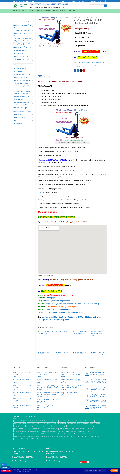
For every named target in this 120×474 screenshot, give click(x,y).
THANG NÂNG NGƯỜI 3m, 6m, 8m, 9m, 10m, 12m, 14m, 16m (21, 86)
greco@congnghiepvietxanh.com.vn (27, 461)
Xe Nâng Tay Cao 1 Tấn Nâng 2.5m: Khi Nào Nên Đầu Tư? (98, 401)
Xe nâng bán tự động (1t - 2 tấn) (22, 44)
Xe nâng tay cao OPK (79, 433)
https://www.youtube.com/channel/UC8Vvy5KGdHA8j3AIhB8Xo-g (72, 304)
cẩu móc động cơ (31, 423)
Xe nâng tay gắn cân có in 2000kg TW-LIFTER (79, 353)
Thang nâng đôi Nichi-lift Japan (59, 426)
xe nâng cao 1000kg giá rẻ (34, 431)
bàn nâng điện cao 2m (52, 420)
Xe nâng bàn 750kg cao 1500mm (66, 428)
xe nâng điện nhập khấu (62, 436)
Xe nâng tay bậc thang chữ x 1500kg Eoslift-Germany (98, 353)
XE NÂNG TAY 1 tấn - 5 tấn (21, 22)
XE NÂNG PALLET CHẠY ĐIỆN (22, 80)
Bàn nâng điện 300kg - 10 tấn (21, 96)
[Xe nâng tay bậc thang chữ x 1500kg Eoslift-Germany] (99, 340)
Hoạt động (47, 11)
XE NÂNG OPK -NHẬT (20, 108)
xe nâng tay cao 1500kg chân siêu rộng (23, 433)
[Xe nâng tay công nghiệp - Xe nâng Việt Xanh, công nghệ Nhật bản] (20, 6)
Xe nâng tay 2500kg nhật (83, 431)
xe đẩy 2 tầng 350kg (74, 436)
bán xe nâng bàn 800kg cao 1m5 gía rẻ (85, 420)
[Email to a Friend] (81, 70)
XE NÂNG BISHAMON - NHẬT (22, 111)
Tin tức (78, 1)
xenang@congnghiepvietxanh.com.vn (58, 295)
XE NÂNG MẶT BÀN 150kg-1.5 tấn (22, 34)
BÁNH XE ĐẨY (17, 71)
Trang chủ (16, 11)
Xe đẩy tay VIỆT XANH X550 (32, 438)
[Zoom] (40, 45)
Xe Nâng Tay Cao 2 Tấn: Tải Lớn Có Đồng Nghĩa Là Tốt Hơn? (97, 389)
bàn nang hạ (19, 420)
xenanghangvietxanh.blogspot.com (57, 301)
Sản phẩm (32, 11)
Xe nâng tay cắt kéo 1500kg (91, 433)
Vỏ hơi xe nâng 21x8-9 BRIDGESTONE (77, 426)
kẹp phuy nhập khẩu (51, 423)
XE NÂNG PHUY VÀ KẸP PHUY (22, 47)
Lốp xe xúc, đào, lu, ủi (19, 68)
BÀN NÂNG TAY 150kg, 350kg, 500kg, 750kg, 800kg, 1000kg (22, 40)
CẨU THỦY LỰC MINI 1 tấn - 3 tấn (22, 60)
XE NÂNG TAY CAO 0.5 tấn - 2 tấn (22, 26)
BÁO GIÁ (114, 470)
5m (15, 420)
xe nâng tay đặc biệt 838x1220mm (34, 436)
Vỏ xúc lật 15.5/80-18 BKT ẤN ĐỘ (22, 428)
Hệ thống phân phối (70, 1)
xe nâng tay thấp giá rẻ (79, 66)
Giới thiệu (62, 1)
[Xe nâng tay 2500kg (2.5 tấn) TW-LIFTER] (46, 340)
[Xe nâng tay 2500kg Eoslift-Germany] (64, 340)
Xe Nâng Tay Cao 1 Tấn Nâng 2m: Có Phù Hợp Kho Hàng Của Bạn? (98, 407)
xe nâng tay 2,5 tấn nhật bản (53, 317)
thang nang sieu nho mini (83, 423)
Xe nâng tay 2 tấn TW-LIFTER (69, 431)
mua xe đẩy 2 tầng (72, 423)
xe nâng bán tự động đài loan (20, 431)
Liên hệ (83, 1)
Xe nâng (41, 192)
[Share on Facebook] (75, 70)
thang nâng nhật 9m (45, 426)
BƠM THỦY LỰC (18, 99)
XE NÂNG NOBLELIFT (19, 117)
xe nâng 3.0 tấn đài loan (52, 428)
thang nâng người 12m (19, 426)
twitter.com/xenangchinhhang (59, 309)
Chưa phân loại (17, 123)
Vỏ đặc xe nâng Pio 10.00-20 (38, 428)
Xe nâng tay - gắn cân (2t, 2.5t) (22, 30)
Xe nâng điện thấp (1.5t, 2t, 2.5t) (22, 74)
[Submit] (105, 5)
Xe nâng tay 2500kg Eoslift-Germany (62, 353)
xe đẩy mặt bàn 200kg (19, 438)
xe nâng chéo (45, 431)
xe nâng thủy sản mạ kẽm (50, 436)
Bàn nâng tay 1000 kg (29, 420)
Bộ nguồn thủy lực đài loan (20, 423)
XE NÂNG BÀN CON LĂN (20, 56)
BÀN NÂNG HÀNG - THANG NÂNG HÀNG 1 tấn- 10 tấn (21, 92)
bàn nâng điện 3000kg (41, 420)
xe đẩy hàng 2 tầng (95, 436)
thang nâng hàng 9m (95, 423)
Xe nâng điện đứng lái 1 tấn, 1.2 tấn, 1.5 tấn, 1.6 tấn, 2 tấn (22, 103)
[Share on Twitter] (78, 70)
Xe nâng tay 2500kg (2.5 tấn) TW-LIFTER (45, 353)
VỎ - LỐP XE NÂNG (19, 53)
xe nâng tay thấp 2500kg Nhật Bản (84, 65)
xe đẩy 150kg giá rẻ (85, 436)
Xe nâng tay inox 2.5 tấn (19, 436)
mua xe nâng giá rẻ (61, 423)
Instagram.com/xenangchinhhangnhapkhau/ (66, 312)
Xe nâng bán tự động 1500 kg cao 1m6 (85, 428)
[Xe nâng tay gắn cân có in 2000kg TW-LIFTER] (81, 340)
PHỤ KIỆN (16, 120)
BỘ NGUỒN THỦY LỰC (20, 50)
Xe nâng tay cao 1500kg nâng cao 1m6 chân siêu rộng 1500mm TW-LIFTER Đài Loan (53, 433)
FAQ (88, 1)
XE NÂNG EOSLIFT (18, 114)
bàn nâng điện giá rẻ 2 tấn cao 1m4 (67, 420)
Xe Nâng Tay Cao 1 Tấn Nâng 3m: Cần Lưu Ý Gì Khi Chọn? (98, 395)
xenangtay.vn (51, 298)
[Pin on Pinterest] (83, 70)
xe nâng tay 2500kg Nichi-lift (99, 65)
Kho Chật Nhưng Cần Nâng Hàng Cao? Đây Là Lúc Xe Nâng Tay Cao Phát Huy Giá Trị (98, 382)
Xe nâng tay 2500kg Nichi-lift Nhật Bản (53, 160)
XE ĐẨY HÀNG (17, 65)
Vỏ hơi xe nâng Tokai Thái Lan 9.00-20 (96, 426)
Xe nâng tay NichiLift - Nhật (98, 62)
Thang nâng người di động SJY (33, 426)
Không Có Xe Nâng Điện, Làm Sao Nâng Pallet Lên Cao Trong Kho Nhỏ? (97, 374)
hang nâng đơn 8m (41, 423)
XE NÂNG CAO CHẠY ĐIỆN (21, 77)
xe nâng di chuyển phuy (55, 431)
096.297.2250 (29, 457)
